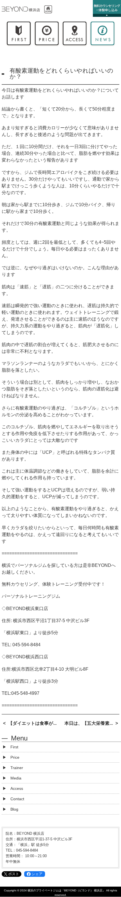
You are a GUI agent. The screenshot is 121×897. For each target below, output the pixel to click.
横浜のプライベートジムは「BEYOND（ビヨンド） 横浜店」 (66, 890)
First (19, 35)
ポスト (13, 874)
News (102, 35)
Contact (17, 799)
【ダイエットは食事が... (32, 723)
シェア (37, 874)
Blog (14, 809)
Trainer (16, 767)
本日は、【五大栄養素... (88, 723)
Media (15, 778)
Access (74, 35)
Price (46, 35)
